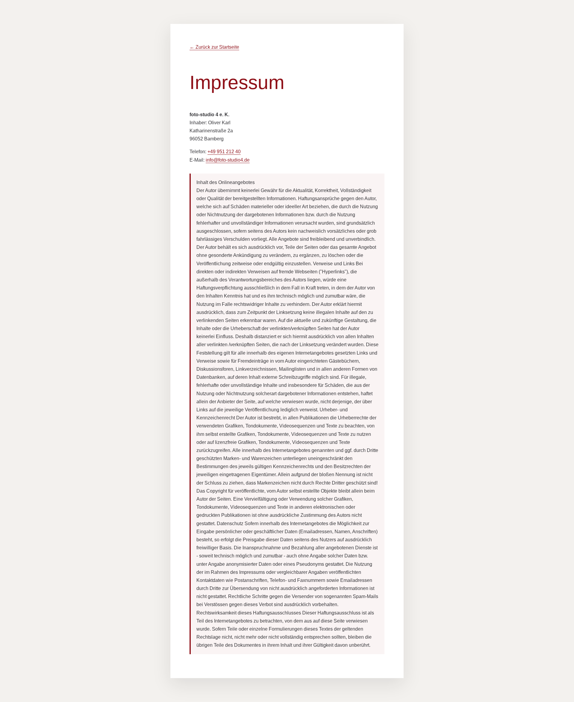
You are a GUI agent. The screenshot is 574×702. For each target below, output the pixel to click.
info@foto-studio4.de (228, 160)
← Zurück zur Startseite (214, 47)
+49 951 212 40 (224, 151)
